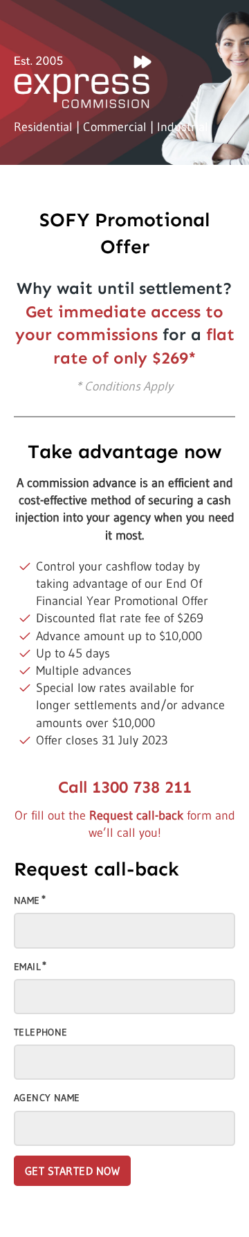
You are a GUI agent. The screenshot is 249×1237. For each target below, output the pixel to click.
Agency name (47, 1097)
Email (27, 966)
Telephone (41, 1032)
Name (27, 900)
